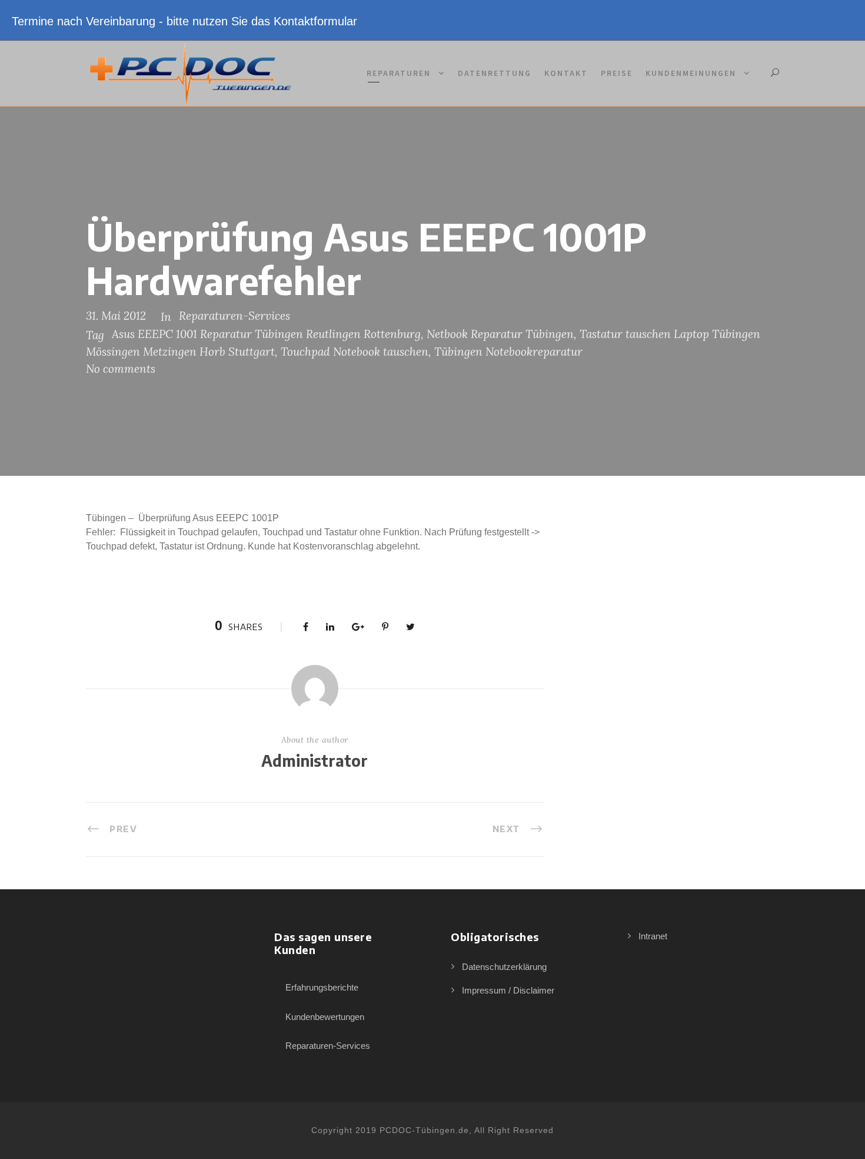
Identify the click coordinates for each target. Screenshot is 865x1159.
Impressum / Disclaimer (508, 990)
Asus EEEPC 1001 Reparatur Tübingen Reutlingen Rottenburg (266, 334)
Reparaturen (399, 73)
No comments (120, 369)
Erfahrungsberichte (321, 987)
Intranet (652, 936)
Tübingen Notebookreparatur (508, 352)
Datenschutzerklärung (504, 967)
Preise (617, 73)
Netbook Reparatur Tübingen (500, 334)
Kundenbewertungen (324, 1017)
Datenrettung (494, 73)
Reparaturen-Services (234, 316)
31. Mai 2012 (116, 316)
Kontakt (566, 73)
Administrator (314, 760)
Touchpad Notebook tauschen (354, 352)
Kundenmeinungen (691, 73)
